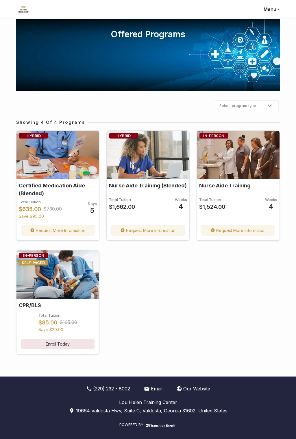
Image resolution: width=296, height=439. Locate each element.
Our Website (196, 389)
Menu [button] (270, 9)
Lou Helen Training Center (148, 402)
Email (156, 389)
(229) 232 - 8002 (111, 389)
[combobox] (247, 106)
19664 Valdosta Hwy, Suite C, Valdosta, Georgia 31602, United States (151, 411)
